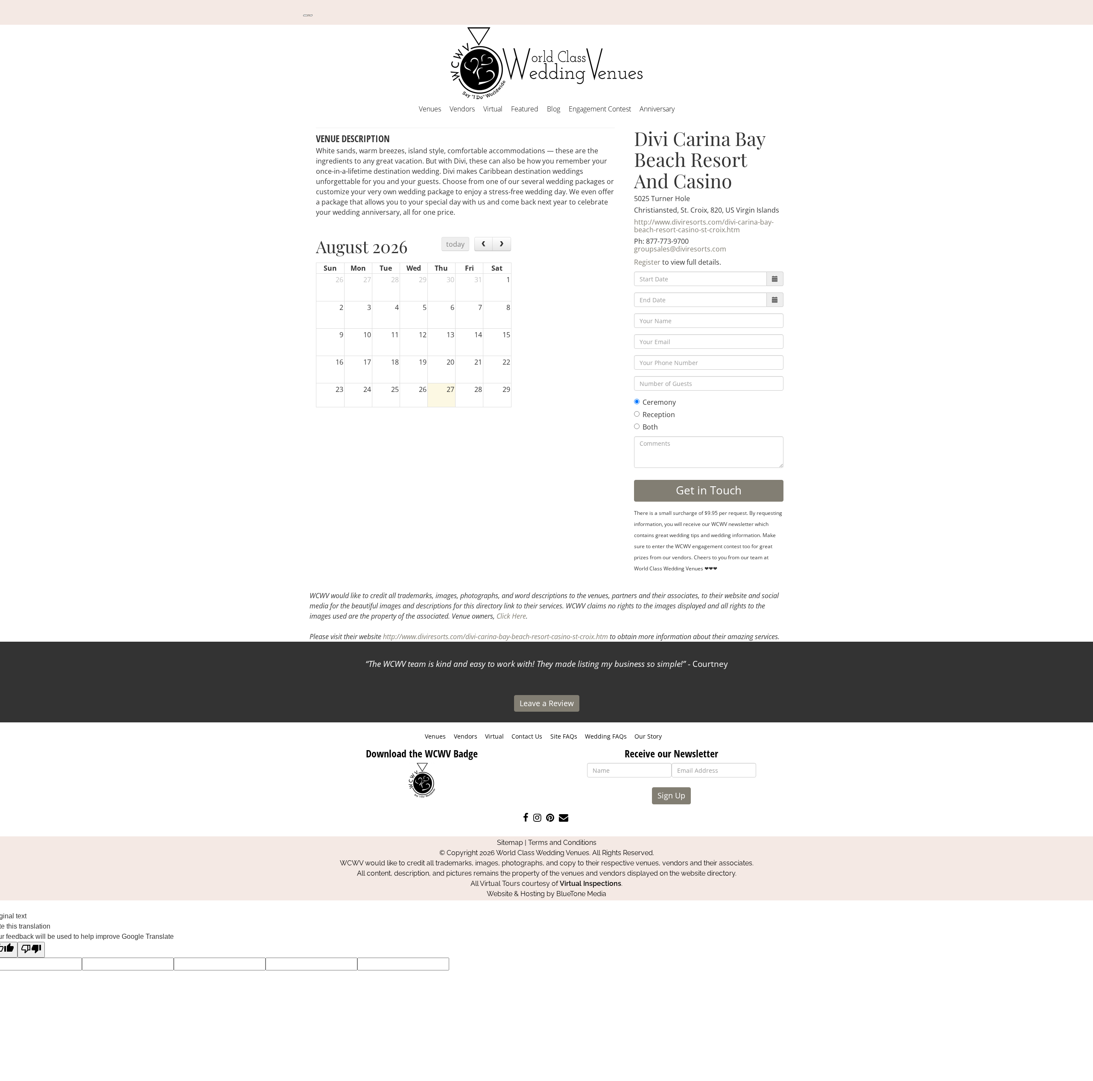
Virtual (493, 109)
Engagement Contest (600, 109)
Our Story (648, 736)
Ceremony (659, 402)
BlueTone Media (581, 894)
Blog (553, 109)
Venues (430, 109)
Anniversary (657, 109)
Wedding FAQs (606, 736)
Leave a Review (547, 703)
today (455, 244)
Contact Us (526, 736)
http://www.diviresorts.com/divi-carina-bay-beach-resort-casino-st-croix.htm (704, 225)
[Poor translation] (31, 950)
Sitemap (510, 843)
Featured (524, 109)
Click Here (511, 616)
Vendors (462, 109)
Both (650, 427)
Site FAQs (563, 736)
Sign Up (671, 795)
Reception (659, 414)
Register (647, 262)
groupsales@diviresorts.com (680, 249)
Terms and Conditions (562, 843)
